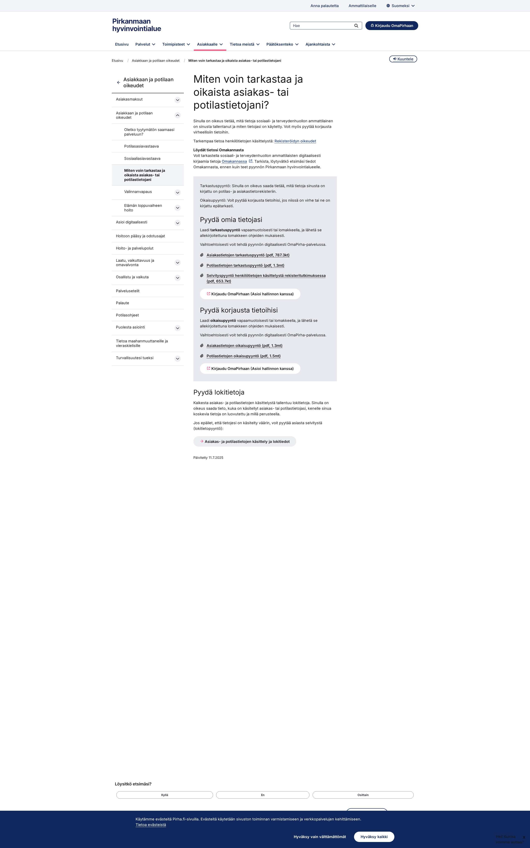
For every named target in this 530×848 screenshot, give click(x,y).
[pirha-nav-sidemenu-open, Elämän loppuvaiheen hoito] (178, 208)
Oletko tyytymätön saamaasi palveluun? (149, 131)
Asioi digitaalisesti (131, 222)
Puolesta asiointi (130, 327)
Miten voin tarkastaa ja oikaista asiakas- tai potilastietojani (144, 175)
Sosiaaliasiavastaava (142, 158)
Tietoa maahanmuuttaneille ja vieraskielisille (142, 343)
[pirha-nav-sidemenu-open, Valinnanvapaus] (178, 192)
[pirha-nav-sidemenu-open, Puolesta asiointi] (178, 328)
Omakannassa (234, 161)
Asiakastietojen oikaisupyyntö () (245, 345)
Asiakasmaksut (129, 99)
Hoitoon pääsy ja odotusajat (140, 236)
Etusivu (122, 44)
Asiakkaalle (208, 44)
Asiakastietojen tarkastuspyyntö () (248, 255)
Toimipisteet (174, 44)
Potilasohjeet (127, 315)
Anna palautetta (325, 6)
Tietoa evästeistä (151, 825)
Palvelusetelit (128, 291)
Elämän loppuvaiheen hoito (143, 207)
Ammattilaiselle (362, 6)
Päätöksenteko (280, 44)
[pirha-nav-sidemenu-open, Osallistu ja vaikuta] (178, 278)
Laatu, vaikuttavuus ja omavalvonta (135, 262)
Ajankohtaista (318, 44)
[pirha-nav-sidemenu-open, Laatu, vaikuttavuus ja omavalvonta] (178, 262)
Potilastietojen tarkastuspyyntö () (245, 265)
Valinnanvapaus (138, 191)
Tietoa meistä (242, 44)
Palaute (122, 303)
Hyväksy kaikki (374, 837)
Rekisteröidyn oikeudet (295, 141)
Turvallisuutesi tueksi (134, 358)
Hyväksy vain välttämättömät (320, 837)
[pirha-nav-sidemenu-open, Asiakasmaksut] (178, 100)
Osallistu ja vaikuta (132, 277)
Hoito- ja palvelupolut (134, 248)
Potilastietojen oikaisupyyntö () (244, 356)
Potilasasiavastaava (141, 146)
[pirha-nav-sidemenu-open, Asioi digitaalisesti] (178, 223)
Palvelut (143, 44)
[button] (164, 795)
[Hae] (356, 25)
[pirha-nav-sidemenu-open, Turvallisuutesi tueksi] (178, 359)
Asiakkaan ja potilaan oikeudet (155, 60)
